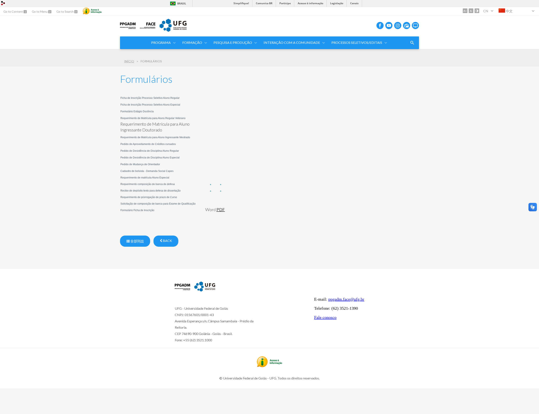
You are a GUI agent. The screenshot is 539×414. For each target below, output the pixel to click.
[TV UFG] (415, 25)
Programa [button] (161, 42)
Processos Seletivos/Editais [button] (356, 42)
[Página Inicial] (128, 28)
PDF (220, 209)
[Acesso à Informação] (92, 11)
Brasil (181, 3)
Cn (485, 11)
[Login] (3, 3)
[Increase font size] (465, 10)
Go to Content (13, 11)
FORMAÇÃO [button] (192, 42)
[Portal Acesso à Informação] (269, 365)
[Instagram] (397, 25)
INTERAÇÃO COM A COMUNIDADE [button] (292, 42)
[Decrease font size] (471, 10)
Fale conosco (325, 317)
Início (129, 61)
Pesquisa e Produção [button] (232, 42)
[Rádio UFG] (406, 25)
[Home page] (182, 290)
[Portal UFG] (173, 30)
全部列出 (137, 241)
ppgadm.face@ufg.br (346, 299)
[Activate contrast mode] (477, 10)
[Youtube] (388, 25)
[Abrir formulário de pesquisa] (412, 42)
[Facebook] (380, 25)
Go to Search (65, 11)
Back (167, 240)
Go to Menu (40, 11)
